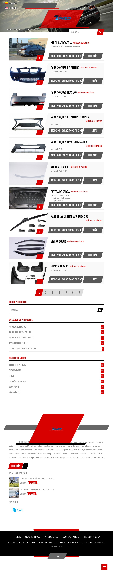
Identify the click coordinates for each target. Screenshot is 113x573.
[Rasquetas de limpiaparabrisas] (40, 231)
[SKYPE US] (17, 509)
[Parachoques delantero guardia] (40, 131)
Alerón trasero (60, 167)
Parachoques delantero (65, 67)
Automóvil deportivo (17, 381)
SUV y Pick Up (14, 387)
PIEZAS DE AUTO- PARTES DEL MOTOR (22, 348)
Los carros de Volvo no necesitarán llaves (37, 489)
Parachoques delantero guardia (70, 117)
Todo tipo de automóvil (18, 365)
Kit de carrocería (61, 43)
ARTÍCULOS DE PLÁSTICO (17, 327)
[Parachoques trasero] (40, 107)
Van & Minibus (14, 392)
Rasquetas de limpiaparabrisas (69, 216)
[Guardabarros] (40, 280)
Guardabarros (59, 266)
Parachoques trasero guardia (69, 142)
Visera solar (58, 241)
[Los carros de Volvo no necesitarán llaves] (14, 493)
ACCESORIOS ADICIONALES (18, 343)
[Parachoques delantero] (40, 82)
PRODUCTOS (19, 29)
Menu (104, 567)
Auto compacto (15, 370)
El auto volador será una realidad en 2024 (37, 478)
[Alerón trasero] (40, 181)
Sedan (11, 376)
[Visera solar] (40, 256)
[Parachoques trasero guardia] (40, 156)
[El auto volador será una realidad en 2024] (14, 482)
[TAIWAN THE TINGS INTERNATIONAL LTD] (56, 429)
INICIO (9, 29)
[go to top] (57, 556)
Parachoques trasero (64, 92)
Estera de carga (60, 192)
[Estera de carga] (40, 206)
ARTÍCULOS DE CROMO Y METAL (20, 332)
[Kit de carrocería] (40, 57)
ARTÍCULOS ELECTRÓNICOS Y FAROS (21, 338)
